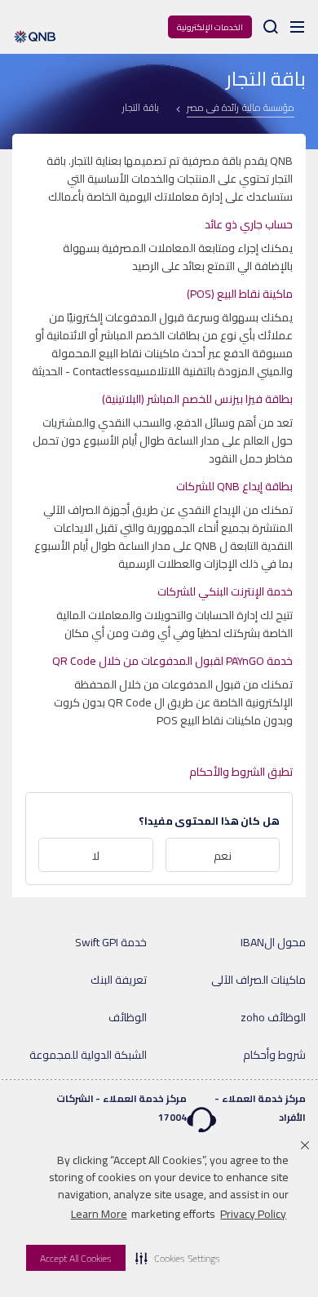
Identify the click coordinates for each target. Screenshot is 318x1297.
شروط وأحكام (274, 1054)
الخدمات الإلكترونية (210, 27)
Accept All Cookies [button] (76, 1258)
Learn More (99, 1213)
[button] (177, 1258)
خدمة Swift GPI (111, 942)
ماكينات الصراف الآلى (258, 979)
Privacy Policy (253, 1213)
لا (95, 855)
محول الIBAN (273, 942)
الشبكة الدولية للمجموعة (88, 1054)
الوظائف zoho (273, 1017)
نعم (223, 855)
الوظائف (127, 1017)
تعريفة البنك (119, 979)
